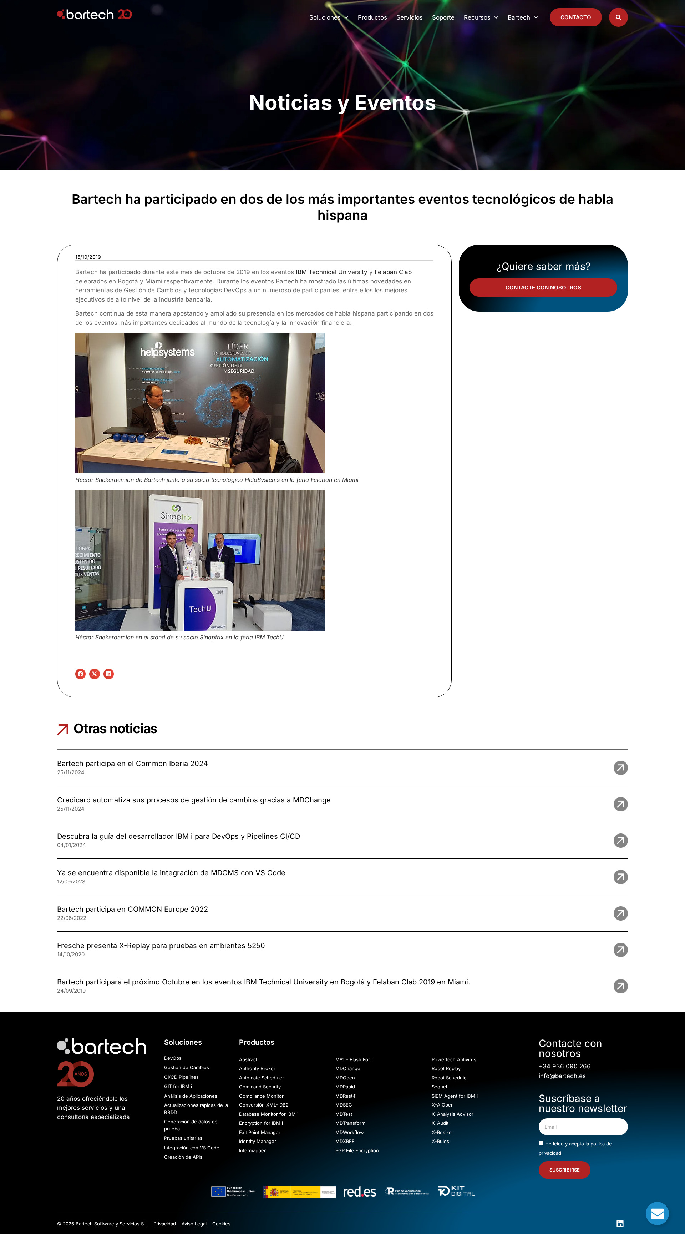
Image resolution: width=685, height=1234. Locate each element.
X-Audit (440, 1123)
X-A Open (443, 1105)
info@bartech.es (562, 1075)
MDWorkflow (349, 1132)
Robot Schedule (449, 1078)
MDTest (343, 1114)
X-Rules (440, 1141)
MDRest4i (345, 1096)
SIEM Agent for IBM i (455, 1096)
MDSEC (343, 1105)
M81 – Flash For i (353, 1059)
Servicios (409, 17)
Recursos (477, 17)
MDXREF (345, 1141)
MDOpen (345, 1078)
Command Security (260, 1086)
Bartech (519, 17)
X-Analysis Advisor (452, 1114)
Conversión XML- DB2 (264, 1105)
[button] (80, 674)
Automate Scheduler (261, 1078)
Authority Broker (257, 1068)
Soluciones (325, 17)
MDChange (347, 1068)
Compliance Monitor (261, 1096)
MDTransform (350, 1123)
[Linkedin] (620, 1224)
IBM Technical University (331, 272)
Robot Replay (446, 1068)
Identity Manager (257, 1141)
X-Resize (442, 1132)
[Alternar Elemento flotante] (657, 1213)
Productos (372, 17)
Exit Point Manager (259, 1132)
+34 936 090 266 (565, 1066)
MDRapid (345, 1086)
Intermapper (252, 1150)
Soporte (443, 17)
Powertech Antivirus (454, 1059)
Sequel (439, 1086)
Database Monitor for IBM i (268, 1114)
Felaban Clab (393, 272)
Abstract (248, 1059)
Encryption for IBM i (261, 1123)
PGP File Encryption (357, 1150)
